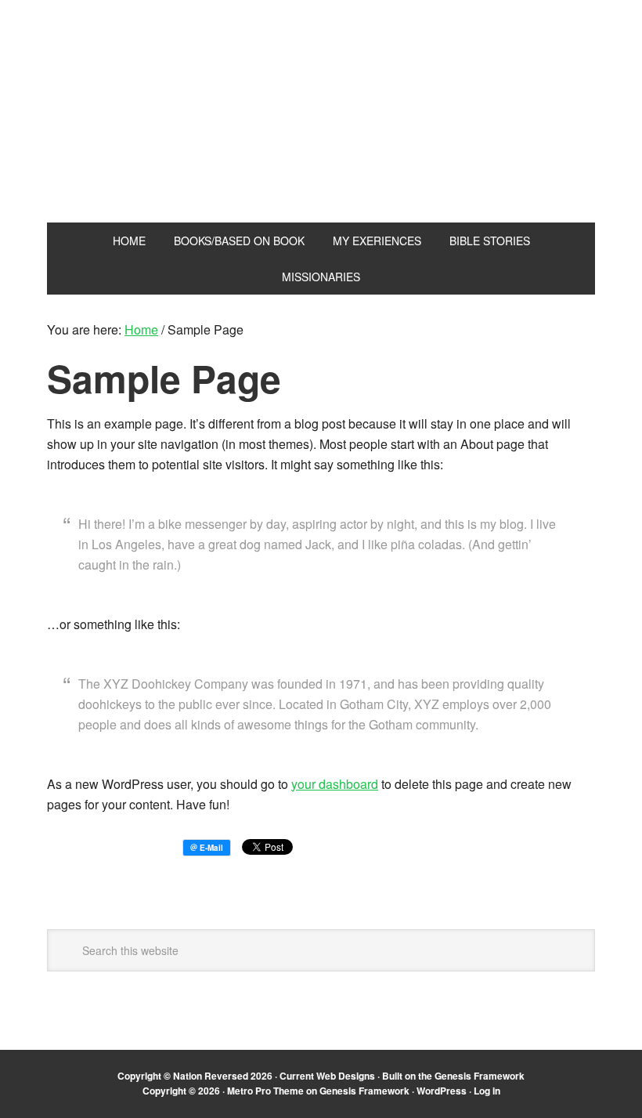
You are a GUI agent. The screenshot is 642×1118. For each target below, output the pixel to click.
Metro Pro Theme (265, 1091)
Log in (487, 1091)
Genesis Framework (480, 1076)
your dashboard (334, 784)
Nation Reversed (321, 131)
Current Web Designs (327, 1076)
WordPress (442, 1091)
